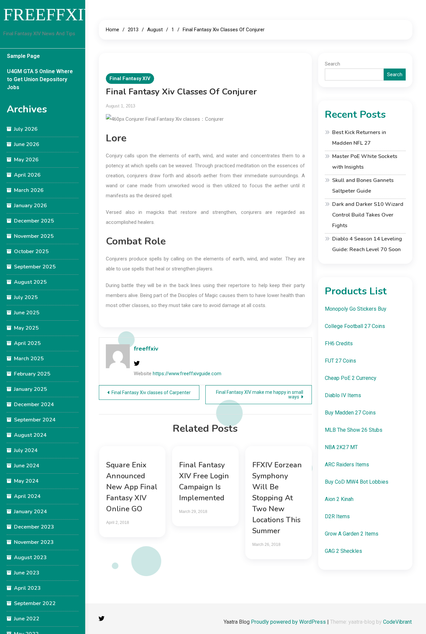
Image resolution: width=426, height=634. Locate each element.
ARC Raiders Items (347, 464)
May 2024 (26, 481)
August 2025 (30, 282)
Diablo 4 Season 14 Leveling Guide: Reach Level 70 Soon (367, 244)
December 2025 (34, 221)
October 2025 (31, 251)
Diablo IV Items (343, 395)
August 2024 (30, 435)
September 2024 (35, 419)
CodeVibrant (397, 622)
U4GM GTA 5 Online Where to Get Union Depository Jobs (40, 79)
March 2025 (29, 358)
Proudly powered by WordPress (289, 622)
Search (332, 64)
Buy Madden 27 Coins (350, 412)
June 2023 (26, 572)
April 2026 (27, 175)
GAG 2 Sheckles (343, 551)
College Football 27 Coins (355, 326)
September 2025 (35, 266)
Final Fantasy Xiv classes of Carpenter (151, 392)
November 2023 (34, 542)
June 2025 (26, 312)
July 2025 (26, 297)
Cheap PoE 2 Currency (350, 378)
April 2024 (27, 496)
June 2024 (26, 465)
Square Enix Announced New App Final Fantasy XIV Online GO (131, 487)
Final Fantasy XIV (129, 78)
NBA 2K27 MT (341, 447)
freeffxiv (146, 349)
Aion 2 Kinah (339, 499)
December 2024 (34, 404)
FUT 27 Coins (340, 361)
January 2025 (30, 389)
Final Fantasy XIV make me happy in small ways (259, 394)
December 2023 (34, 527)
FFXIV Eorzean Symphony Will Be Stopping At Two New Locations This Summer (277, 498)
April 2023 (27, 588)
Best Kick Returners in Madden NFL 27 (359, 138)
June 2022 (26, 618)
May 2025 (26, 328)
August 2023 (30, 557)
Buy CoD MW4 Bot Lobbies (356, 482)
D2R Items (337, 516)
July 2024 (26, 450)
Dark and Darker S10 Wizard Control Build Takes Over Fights (367, 215)
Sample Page (23, 56)
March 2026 (29, 190)
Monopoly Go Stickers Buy (355, 309)
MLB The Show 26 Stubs (353, 430)
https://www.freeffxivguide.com (187, 374)
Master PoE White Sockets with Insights (364, 162)
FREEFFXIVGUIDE (76, 14)
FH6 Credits (339, 343)
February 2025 (32, 374)
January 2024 (30, 511)
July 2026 (26, 129)
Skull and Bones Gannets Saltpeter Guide (363, 186)
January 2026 (30, 205)
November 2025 (34, 236)
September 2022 (35, 603)
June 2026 (26, 144)
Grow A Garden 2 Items (351, 534)
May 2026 (26, 159)
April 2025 (27, 343)
